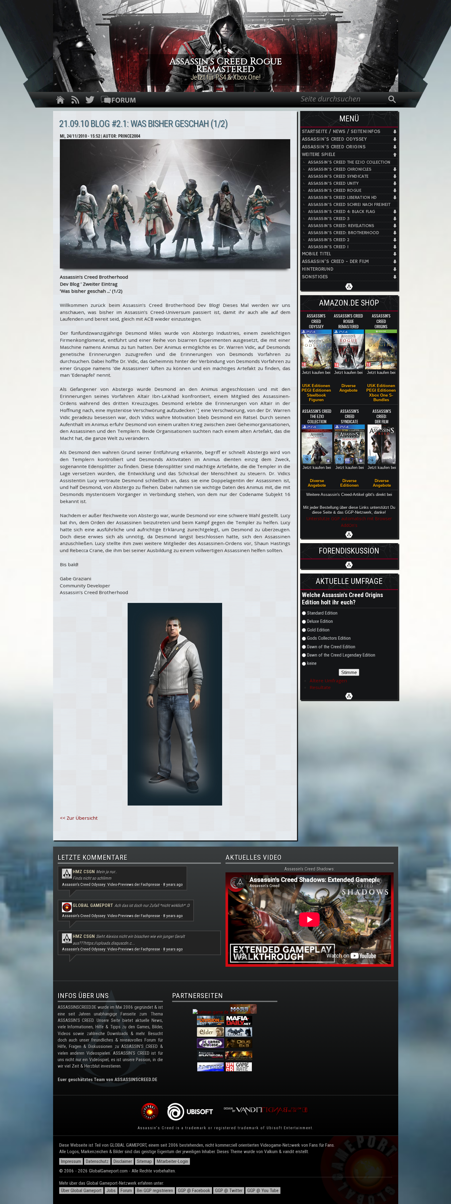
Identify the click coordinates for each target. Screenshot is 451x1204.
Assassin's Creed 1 (328, 247)
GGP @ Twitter (228, 1190)
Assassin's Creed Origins (334, 147)
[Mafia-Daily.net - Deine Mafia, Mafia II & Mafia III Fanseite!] (238, 1024)
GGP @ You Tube (263, 1190)
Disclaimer (123, 1161)
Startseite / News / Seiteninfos (341, 131)
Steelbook (316, 395)
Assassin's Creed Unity (333, 183)
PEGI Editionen (316, 390)
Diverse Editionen (349, 483)
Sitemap (144, 1161)
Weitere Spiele (318, 154)
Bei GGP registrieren (155, 1190)
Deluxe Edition (320, 621)
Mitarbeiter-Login (172, 1161)
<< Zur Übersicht (79, 818)
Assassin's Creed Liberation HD (342, 197)
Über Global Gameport (81, 1190)
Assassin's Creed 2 (328, 240)
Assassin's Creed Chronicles (340, 169)
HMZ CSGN (84, 871)
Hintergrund (317, 269)
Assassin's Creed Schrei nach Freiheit (349, 205)
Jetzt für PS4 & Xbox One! (225, 77)
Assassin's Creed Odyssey (334, 139)
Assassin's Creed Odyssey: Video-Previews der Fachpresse (111, 884)
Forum (126, 1190)
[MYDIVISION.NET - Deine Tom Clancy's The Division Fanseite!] (210, 1024)
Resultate (320, 687)
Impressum (71, 1161)
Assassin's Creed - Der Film (335, 261)
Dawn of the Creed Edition (331, 647)
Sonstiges (315, 277)
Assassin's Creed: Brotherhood (343, 233)
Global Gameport (93, 905)
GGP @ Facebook (194, 1190)
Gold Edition (318, 630)
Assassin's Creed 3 (328, 219)
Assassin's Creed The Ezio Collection (349, 162)
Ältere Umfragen (328, 680)
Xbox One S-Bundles (381, 397)
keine (312, 663)
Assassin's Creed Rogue (334, 190)
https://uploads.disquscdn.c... (109, 943)
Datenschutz (97, 1161)
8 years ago (173, 884)
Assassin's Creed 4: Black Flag (341, 212)
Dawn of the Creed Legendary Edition (341, 655)
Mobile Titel (316, 254)
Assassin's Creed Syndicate (338, 176)
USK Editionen (316, 385)
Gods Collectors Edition (329, 638)
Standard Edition (322, 613)
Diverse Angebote (348, 388)
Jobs (111, 1190)
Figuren (316, 400)
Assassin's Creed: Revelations (341, 226)
